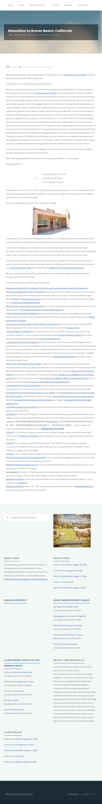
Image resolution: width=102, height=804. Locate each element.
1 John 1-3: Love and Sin (63, 582)
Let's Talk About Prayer (14, 709)
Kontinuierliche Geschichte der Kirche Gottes (33, 400)
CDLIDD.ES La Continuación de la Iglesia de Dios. (26, 457)
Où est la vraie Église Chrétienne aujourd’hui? (50, 382)
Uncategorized (20, 35)
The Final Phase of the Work (18, 331)
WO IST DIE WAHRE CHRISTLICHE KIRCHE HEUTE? (67, 378)
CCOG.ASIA (10, 414)
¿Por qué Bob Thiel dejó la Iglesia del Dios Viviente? (42, 310)
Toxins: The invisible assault (65, 644)
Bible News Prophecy (15, 479)
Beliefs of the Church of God (67, 268)
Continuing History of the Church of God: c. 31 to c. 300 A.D (30, 392)
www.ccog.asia (52, 421)
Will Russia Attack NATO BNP (65, 606)
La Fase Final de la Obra (50, 338)
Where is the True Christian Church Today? (24, 364)
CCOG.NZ (10, 454)
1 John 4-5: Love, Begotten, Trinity (68, 570)
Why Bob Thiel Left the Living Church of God (24, 306)
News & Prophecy (16, 600)
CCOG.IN (9, 432)
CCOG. (8, 407)
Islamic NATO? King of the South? (67, 625)
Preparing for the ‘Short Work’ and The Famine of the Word (31, 324)
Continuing (20, 407)
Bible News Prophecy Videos (72, 600)
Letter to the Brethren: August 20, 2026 (70, 564)
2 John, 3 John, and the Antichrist (18, 672)
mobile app (22, 483)
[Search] (7, 517)
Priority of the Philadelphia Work (25, 302)
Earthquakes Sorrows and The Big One (69, 616)
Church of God (74, 74)
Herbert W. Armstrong (31, 299)
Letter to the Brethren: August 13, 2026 (70, 576)
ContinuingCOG (12, 472)
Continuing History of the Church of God (23, 385)
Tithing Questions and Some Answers (22, 313)
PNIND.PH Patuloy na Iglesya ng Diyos (22, 464)
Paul (16, 299)
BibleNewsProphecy (84, 486)
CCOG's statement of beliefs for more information (25, 579)
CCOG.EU (10, 443)
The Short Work (72, 328)
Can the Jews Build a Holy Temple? (68, 634)
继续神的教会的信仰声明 (53, 429)
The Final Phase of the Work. (70, 335)
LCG (39, 104)
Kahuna (81, 794)
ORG (13, 407)
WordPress (92, 794)
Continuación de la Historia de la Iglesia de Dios (73, 396)
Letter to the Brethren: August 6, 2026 (69, 587)
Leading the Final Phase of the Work (21, 342)
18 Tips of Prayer (11, 700)
